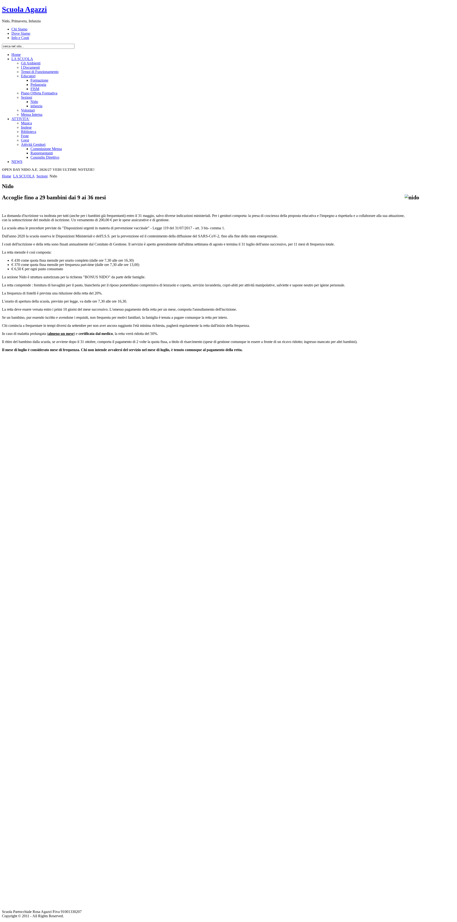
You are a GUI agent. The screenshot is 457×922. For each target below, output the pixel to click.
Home (6, 176)
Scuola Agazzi (24, 9)
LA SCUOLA (24, 176)
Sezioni (42, 176)
